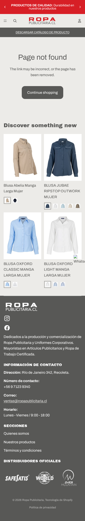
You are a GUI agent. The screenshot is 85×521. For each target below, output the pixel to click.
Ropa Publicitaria (33, 500)
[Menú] (5, 21)
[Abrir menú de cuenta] (80, 21)
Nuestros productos (19, 442)
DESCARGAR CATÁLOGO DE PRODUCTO (42, 32)
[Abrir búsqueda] (15, 21)
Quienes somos (16, 433)
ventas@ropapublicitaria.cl (25, 401)
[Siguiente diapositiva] (80, 7)
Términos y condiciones (22, 450)
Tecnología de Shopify (59, 500)
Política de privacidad (42, 507)
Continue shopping (42, 92)
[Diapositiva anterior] (5, 7)
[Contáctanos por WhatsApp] (79, 260)
